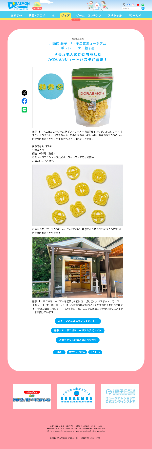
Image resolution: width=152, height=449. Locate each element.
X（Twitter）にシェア (24, 93)
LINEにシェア (24, 109)
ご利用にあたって (56, 438)
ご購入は (43, 161)
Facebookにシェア (24, 101)
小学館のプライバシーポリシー (91, 438)
